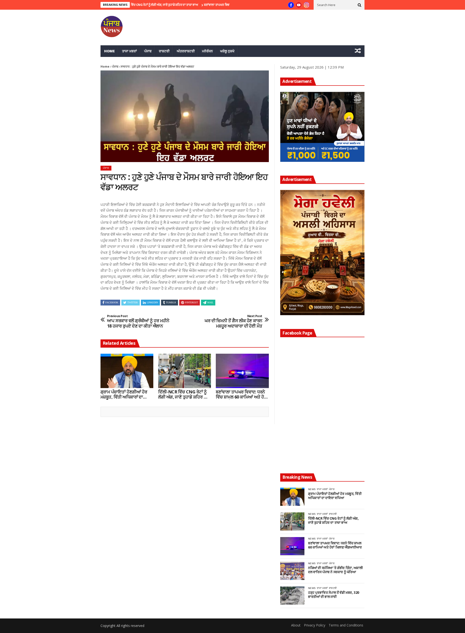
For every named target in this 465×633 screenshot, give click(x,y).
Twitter (132, 302)
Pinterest (191, 302)
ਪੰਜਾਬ (148, 51)
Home (109, 51)
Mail (210, 302)
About (296, 625)
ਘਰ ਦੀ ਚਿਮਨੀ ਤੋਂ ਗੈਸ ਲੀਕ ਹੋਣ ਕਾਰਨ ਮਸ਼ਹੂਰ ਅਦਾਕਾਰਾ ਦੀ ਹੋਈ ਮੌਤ (233, 321)
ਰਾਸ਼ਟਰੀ (164, 51)
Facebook (111, 302)
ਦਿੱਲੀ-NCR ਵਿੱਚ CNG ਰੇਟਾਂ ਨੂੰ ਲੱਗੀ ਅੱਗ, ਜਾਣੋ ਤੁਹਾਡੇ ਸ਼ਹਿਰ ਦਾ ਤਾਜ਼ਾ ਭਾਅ (137, 4)
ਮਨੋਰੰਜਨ (207, 51)
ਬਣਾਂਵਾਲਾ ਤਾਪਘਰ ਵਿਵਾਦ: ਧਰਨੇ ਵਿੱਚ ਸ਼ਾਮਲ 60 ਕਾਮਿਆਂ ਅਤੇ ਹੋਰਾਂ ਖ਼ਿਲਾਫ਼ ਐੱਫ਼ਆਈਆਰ (242, 394)
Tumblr (171, 302)
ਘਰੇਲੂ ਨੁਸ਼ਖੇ (227, 51)
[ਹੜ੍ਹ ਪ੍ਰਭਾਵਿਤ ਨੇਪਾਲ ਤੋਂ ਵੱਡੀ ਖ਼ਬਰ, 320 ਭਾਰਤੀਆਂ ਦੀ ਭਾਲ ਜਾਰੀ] (292, 595)
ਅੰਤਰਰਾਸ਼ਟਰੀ (186, 51)
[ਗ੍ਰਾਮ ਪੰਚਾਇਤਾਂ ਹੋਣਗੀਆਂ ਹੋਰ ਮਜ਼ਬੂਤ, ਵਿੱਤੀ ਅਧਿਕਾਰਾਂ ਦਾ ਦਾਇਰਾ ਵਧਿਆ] (127, 371)
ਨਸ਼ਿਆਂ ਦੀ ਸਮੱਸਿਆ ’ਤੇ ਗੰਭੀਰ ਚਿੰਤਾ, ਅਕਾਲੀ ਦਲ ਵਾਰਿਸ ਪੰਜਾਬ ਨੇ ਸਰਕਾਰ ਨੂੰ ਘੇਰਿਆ (335, 570)
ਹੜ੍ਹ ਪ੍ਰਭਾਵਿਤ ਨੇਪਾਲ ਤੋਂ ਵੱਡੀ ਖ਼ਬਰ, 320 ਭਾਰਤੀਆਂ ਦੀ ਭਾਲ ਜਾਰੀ (333, 595)
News (312, 489)
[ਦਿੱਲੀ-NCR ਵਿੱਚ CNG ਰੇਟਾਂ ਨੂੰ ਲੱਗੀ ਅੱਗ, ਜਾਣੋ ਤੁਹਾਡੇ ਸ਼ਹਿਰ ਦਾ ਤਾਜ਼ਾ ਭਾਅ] (184, 371)
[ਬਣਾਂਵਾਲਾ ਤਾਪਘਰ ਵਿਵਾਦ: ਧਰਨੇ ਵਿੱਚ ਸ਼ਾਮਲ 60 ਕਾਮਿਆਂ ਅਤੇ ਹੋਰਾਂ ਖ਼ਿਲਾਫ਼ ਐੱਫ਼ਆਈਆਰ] (242, 371)
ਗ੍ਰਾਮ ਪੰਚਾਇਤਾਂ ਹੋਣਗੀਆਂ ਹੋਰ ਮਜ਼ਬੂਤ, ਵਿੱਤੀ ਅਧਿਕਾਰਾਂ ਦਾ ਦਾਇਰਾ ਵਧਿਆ (124, 394)
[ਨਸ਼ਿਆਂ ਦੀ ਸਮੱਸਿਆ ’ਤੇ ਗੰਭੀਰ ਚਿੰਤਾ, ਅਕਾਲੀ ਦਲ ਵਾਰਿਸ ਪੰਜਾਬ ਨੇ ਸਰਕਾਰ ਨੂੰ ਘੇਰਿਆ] (292, 571)
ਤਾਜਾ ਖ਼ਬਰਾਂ (129, 51)
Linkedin (152, 302)
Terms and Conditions (346, 625)
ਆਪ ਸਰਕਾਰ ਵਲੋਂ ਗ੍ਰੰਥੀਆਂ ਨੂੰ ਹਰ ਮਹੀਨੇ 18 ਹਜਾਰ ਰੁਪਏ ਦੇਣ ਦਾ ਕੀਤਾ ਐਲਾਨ (138, 321)
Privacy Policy (314, 625)
